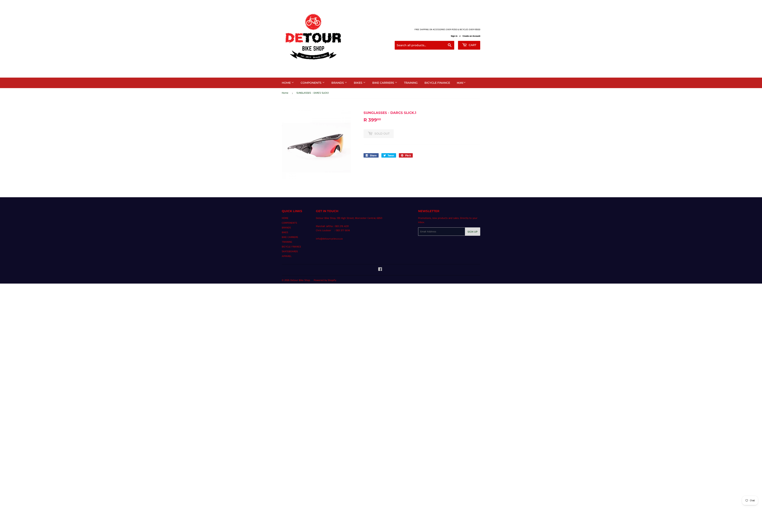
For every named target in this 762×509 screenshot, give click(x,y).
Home (285, 93)
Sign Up (473, 231)
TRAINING (411, 83)
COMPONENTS (311, 83)
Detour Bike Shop (300, 280)
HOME (287, 83)
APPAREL (287, 256)
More (460, 83)
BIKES (358, 83)
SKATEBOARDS (290, 251)
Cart (472, 45)
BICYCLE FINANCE (437, 83)
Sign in (454, 36)
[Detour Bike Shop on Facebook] (380, 270)
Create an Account (471, 36)
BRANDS (338, 83)
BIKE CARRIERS (383, 83)
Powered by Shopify (325, 280)
